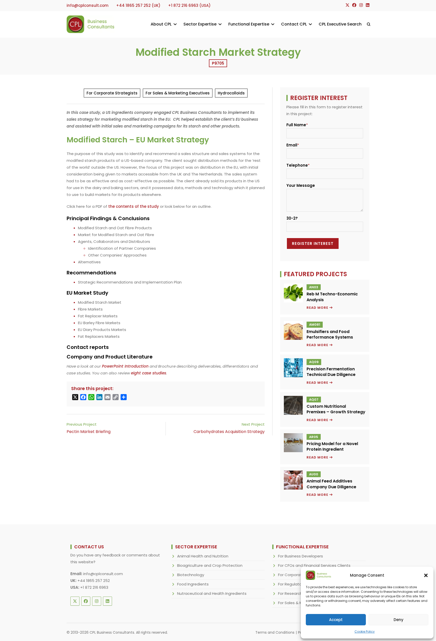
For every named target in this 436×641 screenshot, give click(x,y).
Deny (398, 619)
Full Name (296, 124)
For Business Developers (300, 556)
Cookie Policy (365, 631)
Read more (320, 307)
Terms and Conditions (274, 632)
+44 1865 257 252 (93, 580)
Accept (336, 619)
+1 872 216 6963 (94, 587)
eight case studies (148, 373)
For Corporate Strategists (112, 93)
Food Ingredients (193, 584)
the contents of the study (133, 206)
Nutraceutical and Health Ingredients (212, 593)
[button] (425, 575)
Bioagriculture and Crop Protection (209, 565)
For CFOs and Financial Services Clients (314, 565)
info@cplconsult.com (103, 573)
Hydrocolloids (231, 93)
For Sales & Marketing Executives (178, 93)
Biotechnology (190, 574)
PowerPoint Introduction (125, 366)
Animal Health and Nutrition (202, 556)
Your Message (300, 185)
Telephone (297, 165)
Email (291, 145)
